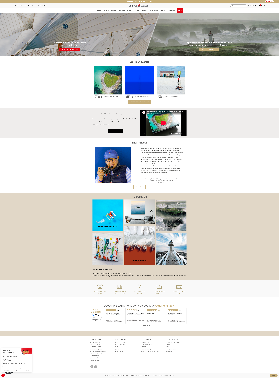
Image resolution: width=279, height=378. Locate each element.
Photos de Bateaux (95, 348)
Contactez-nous (32, 5)
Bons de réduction (171, 349)
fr (15, 5)
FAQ (116, 346)
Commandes (169, 344)
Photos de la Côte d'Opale (97, 353)
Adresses (168, 348)
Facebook (91, 366)
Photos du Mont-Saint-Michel (98, 351)
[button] (269, 1)
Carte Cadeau (119, 351)
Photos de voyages (95, 357)
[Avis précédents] (104, 316)
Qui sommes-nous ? (146, 342)
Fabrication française (147, 344)
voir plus (108, 316)
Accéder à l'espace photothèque (150, 351)
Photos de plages (95, 358)
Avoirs (167, 346)
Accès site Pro (42, 5)
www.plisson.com (155, 148)
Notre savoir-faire (145, 348)
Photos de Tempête (95, 346)
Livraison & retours (120, 342)
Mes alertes (169, 351)
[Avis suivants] (188, 316)
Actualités (118, 348)
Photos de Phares (95, 344)
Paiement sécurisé (120, 344)
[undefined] (101, 317)
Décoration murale (95, 360)
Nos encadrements (146, 349)
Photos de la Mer (94, 355)
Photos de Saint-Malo (96, 349)
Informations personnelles (173, 342)
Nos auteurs (144, 346)
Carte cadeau (23, 5)
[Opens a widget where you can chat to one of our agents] (274, 375)
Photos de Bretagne (95, 342)
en (18, 5)
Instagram (95, 366)
